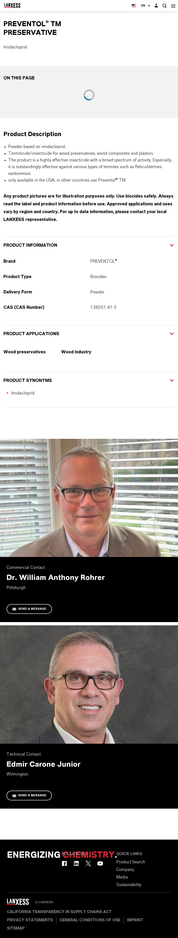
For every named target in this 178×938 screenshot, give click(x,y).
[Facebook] (64, 863)
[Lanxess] (21, 903)
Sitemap (16, 928)
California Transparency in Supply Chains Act (59, 912)
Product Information (30, 245)
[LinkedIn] (76, 863)
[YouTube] (100, 863)
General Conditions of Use (90, 920)
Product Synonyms (27, 380)
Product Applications (31, 334)
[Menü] (173, 5)
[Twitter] (88, 863)
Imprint (135, 920)
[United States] (134, 5)
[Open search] (164, 5)
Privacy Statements (30, 920)
